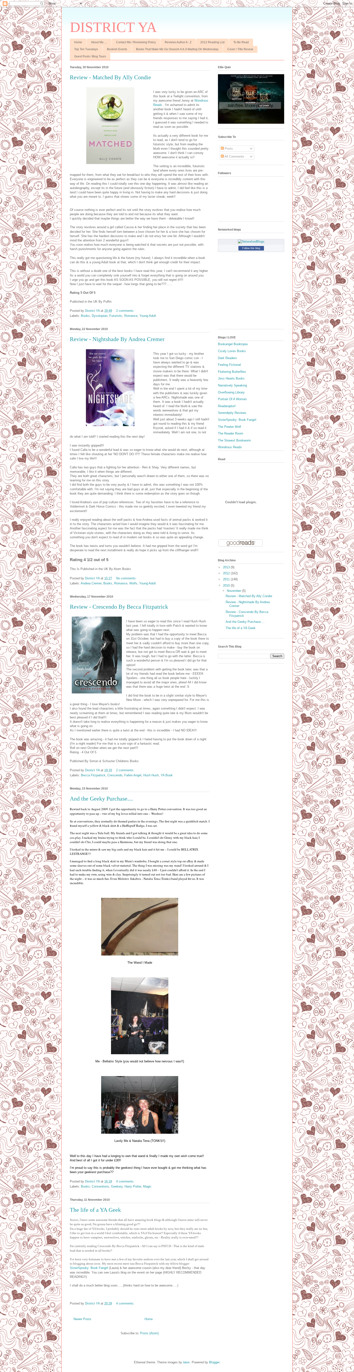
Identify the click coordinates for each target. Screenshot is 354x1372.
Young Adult (147, 316)
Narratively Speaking (232, 385)
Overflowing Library (231, 392)
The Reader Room (230, 433)
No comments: (127, 578)
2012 (227, 573)
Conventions (100, 1186)
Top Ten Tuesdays (86, 49)
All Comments (234, 156)
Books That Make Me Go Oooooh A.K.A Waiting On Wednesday (177, 49)
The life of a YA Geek (95, 1210)
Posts (228, 148)
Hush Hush (151, 775)
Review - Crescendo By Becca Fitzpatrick (119, 607)
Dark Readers (227, 358)
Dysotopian (99, 316)
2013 (227, 567)
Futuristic (115, 316)
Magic (147, 1186)
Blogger (214, 1362)
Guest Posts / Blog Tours (90, 56)
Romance (131, 316)
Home (78, 42)
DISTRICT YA (113, 27)
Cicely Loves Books (232, 351)
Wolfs (133, 583)
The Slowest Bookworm (234, 440)
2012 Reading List (212, 42)
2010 (227, 585)
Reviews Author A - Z (178, 42)
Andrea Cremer (91, 583)
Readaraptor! (227, 406)
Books (85, 316)
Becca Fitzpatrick (93, 775)
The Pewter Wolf (229, 427)
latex (186, 1362)
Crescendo (114, 775)
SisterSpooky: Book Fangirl (89, 1268)
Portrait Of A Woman (232, 399)
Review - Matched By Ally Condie (110, 77)
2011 (227, 579)
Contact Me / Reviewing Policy (136, 42)
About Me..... (99, 42)
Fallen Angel (132, 775)
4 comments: (125, 1181)
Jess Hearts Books (231, 378)
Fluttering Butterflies (232, 372)
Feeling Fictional (229, 365)
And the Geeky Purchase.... (101, 799)
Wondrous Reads (230, 447)
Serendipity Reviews (232, 413)
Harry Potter (133, 1186)
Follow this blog (251, 248)
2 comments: (125, 310)
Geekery (117, 1186)
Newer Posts (82, 1319)
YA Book (167, 775)
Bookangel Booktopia (233, 344)
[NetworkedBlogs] (251, 241)
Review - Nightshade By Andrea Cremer (117, 339)
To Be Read (241, 42)
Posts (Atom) (149, 1333)
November (234, 591)
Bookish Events (117, 49)
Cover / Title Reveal (240, 49)
